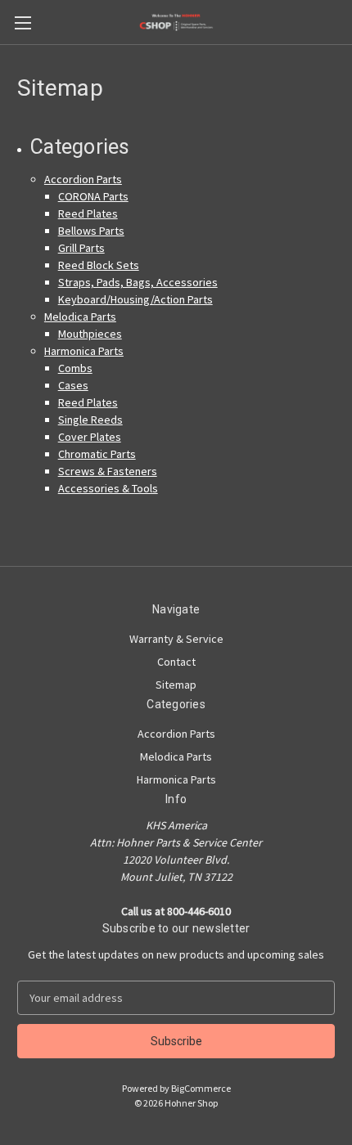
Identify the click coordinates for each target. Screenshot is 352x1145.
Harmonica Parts (84, 351)
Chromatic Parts (97, 454)
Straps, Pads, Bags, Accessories (138, 282)
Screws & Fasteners (107, 471)
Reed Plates (88, 213)
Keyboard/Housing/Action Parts (135, 299)
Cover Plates (89, 436)
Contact (176, 661)
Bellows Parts (91, 230)
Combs (75, 368)
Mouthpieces (90, 333)
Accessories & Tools (108, 488)
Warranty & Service (176, 638)
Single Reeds (90, 419)
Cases (73, 385)
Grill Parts (81, 247)
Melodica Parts (80, 316)
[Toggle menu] (22, 22)
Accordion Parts (83, 179)
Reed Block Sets (98, 265)
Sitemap (176, 684)
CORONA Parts (93, 196)
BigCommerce (201, 1088)
